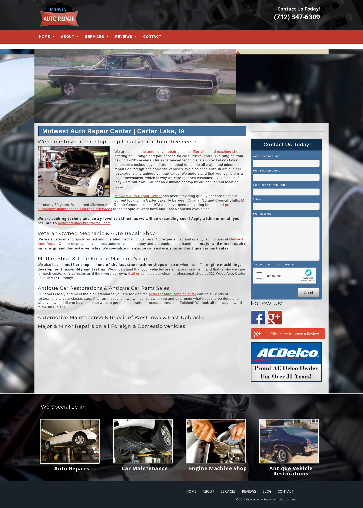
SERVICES (94, 36)
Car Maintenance (145, 468)
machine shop (229, 151)
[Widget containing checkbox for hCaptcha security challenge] (284, 276)
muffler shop (199, 151)
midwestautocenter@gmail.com (84, 223)
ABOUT (67, 36)
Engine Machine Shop (218, 468)
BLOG (266, 491)
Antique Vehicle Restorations (291, 471)
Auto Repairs (71, 468)
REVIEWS (123, 36)
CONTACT (152, 36)
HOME (44, 36)
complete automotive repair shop (158, 151)
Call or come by (141, 273)
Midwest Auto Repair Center (138, 196)
